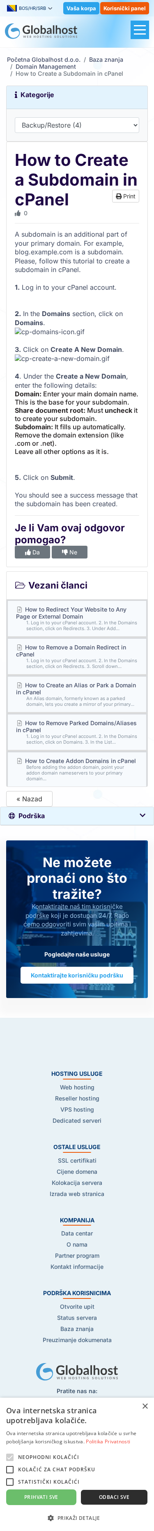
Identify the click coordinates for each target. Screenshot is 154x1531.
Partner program (77, 1255)
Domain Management (46, 66)
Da (35, 552)
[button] (77, 1518)
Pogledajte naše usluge (77, 954)
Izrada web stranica (77, 1193)
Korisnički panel (124, 8)
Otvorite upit (77, 1306)
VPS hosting (77, 1109)
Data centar (77, 1233)
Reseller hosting (77, 1098)
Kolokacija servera (77, 1182)
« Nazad (29, 799)
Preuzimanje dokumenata (77, 1339)
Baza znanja (106, 59)
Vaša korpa (81, 8)
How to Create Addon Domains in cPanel (79, 769)
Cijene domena (77, 1171)
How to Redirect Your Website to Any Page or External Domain (76, 618)
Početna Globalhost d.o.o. (43, 59)
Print (129, 196)
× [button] (145, 1406)
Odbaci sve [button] (114, 1497)
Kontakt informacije (77, 1266)
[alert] (77, 1464)
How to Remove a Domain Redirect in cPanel (76, 656)
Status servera (77, 1317)
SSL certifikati (77, 1160)
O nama (77, 1244)
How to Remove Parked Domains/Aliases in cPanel (76, 732)
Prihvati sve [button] (41, 1497)
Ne (72, 552)
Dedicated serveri (77, 1120)
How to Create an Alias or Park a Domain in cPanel (76, 694)
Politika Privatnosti (108, 1441)
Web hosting (77, 1087)
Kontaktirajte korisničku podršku (77, 975)
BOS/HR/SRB (32, 8)
